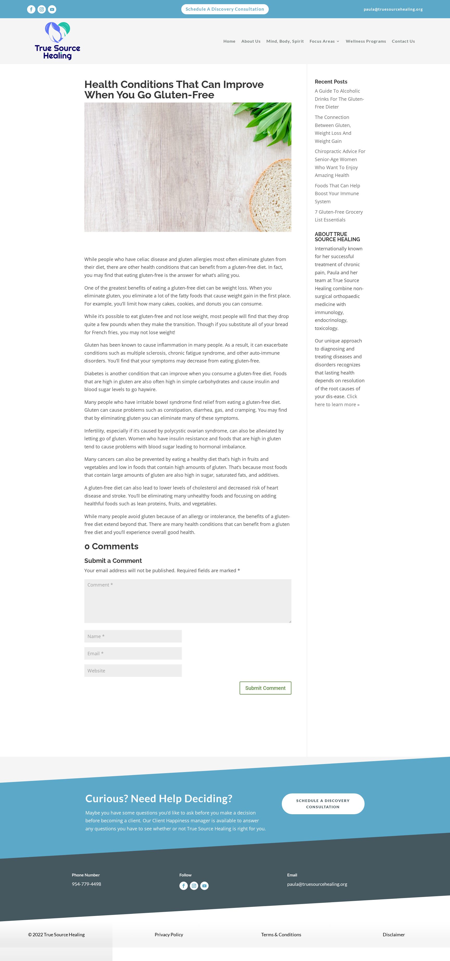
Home (229, 41)
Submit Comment (265, 688)
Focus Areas (322, 41)
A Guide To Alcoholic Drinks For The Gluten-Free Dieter (339, 99)
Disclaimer (394, 934)
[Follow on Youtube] (52, 9)
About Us (251, 41)
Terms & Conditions (281, 934)
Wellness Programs (366, 41)
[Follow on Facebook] (31, 9)
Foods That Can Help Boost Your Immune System (337, 193)
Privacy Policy (169, 934)
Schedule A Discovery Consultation (225, 9)
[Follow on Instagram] (42, 9)
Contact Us (403, 41)
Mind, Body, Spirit (285, 41)
